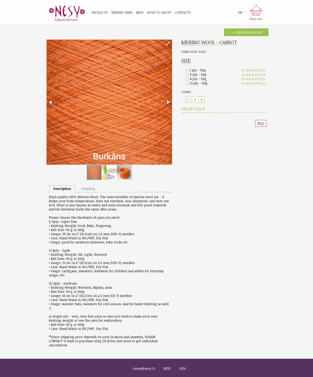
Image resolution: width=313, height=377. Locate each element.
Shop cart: (256, 19)
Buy (261, 123)
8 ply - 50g (198, 79)
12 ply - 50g (199, 83)
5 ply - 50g (198, 74)
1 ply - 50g (198, 70)
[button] (168, 43)
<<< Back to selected (246, 32)
